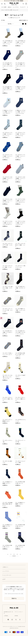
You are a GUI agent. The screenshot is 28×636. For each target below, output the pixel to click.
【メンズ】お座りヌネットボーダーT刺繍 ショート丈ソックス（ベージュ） (20, 65)
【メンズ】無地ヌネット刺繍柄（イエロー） (20, 503)
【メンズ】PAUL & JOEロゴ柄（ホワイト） (20, 525)
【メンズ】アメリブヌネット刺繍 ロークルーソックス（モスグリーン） (20, 201)
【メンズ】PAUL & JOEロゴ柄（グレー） (7, 546)
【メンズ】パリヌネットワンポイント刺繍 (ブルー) (7, 399)
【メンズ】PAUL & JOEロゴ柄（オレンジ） (20, 482)
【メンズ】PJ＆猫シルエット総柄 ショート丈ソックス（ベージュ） (7, 42)
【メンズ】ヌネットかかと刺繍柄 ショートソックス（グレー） (20, 178)
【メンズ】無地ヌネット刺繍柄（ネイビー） (7, 482)
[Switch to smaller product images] (25, 23)
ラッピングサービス (6, 575)
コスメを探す (4, 7)
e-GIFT (3, 579)
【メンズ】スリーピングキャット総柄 (20, 462)
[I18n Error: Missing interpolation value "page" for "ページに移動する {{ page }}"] (7, 554)
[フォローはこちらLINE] (8, 619)
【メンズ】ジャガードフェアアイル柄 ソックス (7, 244)
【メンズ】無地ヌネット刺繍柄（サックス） (7, 525)
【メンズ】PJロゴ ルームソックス (20, 420)
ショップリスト (16, 7)
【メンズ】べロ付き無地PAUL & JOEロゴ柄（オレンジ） (7, 504)
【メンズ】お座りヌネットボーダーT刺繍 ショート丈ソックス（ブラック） (7, 89)
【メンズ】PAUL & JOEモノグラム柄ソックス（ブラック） (20, 355)
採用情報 (16, 615)
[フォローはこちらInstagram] (12, 619)
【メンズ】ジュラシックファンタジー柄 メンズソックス (7, 310)
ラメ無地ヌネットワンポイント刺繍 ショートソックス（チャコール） (20, 112)
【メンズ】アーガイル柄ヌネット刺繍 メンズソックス (7, 288)
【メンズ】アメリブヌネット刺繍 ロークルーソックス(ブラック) (20, 223)
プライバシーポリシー (19, 611)
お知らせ (9, 7)
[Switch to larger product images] (23, 23)
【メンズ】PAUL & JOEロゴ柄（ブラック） (20, 546)
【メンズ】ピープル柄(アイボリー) (20, 376)
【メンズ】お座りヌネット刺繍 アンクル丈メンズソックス (7, 332)
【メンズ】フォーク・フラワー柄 (20, 441)
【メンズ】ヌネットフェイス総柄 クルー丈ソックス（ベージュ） (7, 134)
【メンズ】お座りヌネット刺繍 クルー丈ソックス (20, 288)
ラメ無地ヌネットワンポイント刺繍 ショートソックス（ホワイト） (7, 112)
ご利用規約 (6, 615)
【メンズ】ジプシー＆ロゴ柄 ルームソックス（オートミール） (7, 377)
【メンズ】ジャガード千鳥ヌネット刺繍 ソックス (20, 245)
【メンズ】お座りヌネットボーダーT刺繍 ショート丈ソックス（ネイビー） (7, 65)
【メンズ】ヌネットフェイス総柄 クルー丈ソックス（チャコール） (20, 134)
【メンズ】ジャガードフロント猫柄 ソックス (7, 266)
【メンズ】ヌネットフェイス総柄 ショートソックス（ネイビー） (7, 156)
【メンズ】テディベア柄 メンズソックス (20, 266)
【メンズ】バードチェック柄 (7, 441)
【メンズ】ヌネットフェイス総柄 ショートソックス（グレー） (20, 156)
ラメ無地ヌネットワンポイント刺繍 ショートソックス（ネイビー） (20, 88)
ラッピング (22, 7)
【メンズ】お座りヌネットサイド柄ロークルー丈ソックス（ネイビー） (20, 332)
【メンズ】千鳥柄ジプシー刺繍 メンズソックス (20, 309)
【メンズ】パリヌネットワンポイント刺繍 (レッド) (20, 399)
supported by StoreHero (14, 628)
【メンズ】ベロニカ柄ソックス (7, 462)
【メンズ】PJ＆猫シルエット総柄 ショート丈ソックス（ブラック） (20, 42)
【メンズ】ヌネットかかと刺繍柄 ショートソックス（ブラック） (7, 201)
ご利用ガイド (5, 567)
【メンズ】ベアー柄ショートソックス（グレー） (7, 354)
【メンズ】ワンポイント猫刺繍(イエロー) (7, 420)
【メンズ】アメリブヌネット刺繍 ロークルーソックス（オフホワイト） (7, 223)
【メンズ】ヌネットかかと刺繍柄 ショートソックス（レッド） (7, 178)
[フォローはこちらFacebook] (20, 619)
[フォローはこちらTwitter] (16, 619)
